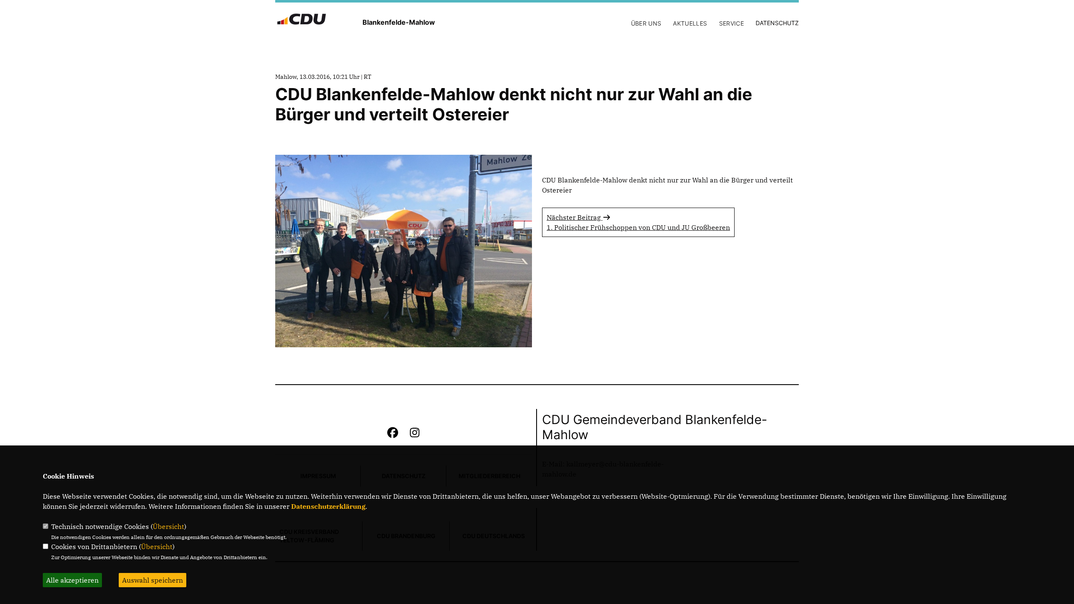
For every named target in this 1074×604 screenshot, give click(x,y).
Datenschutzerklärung (328, 506)
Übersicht (168, 526)
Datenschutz (777, 22)
